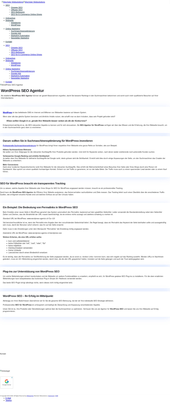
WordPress (16, 25)
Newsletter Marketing (20, 38)
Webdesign (16, 23)
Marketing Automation (20, 36)
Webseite (9, 20)
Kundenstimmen (5, 345)
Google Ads (16, 33)
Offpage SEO (16, 10)
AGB (56, 396)
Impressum (51, 396)
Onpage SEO (16, 7)
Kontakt (8, 42)
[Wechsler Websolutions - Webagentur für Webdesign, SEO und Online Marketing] (23, 2)
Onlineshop (10, 18)
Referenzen (4, 343)
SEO (7, 5)
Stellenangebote (5, 347)
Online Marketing (12, 29)
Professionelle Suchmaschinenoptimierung (19, 145)
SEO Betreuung (18, 12)
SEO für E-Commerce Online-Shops (26, 14)
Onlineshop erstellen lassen (9, 327)
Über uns (3, 340)
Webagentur (144, 87)
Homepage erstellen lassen (9, 332)
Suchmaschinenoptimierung (23, 31)
